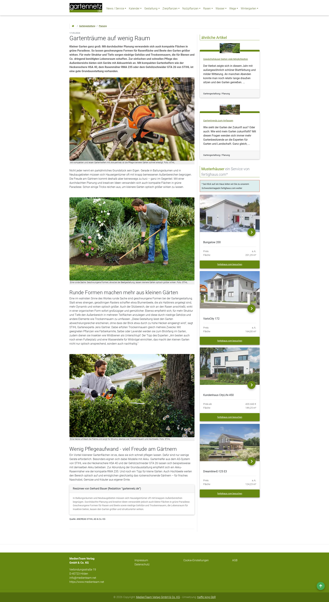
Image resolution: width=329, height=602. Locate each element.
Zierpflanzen (170, 8)
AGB (234, 560)
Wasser (220, 8)
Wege (232, 8)
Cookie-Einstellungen (196, 560)
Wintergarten (248, 8)
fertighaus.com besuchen (229, 264)
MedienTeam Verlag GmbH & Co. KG (158, 597)
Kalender (134, 8)
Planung (103, 26)
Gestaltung (150, 8)
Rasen (207, 8)
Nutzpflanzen (190, 8)
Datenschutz (142, 564)
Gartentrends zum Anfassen (218, 120)
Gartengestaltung (87, 26)
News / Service (115, 8)
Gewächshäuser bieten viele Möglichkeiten (225, 59)
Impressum (141, 560)
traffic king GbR (206, 597)
